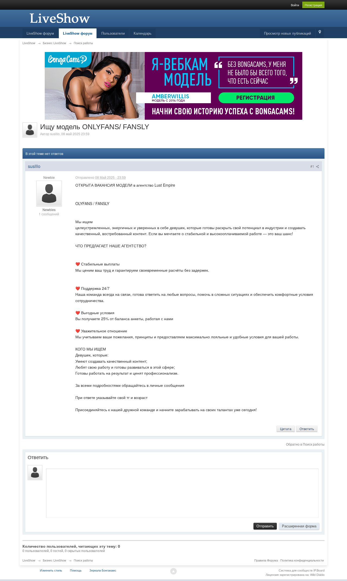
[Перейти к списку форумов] (59, 17)
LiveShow (29, 560)
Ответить (307, 428)
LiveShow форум (40, 33)
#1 (312, 166)
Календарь (143, 33)
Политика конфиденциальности (302, 560)
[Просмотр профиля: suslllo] (49, 193)
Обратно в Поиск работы (305, 444)
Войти (295, 5)
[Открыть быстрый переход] (320, 32)
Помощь (76, 570)
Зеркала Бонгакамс (102, 570)
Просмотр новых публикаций (287, 33)
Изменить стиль (51, 570)
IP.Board (318, 570)
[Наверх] (173, 571)
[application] (182, 492)
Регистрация (313, 5)
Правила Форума (266, 560)
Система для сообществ (296, 570)
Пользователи (113, 33)
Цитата (285, 428)
